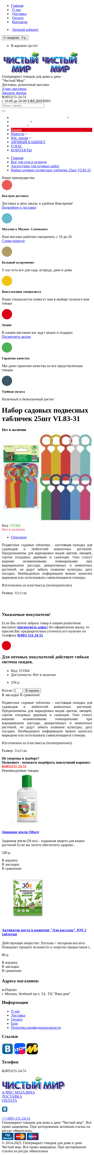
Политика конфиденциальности (36, 1027)
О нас (15, 1011)
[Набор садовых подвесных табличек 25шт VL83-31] (47, 521)
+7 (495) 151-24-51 (16, 1118)
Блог (14, 1023)
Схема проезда (13, 241)
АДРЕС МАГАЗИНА (18, 1092)
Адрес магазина (14, 89)
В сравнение (30, 695)
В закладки (10, 695)
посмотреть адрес (32, 627)
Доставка (18, 1015)
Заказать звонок (14, 93)
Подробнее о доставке (19, 207)
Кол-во (7, 690)
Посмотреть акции (16, 337)
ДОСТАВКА (12, 1096)
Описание (19, 537)
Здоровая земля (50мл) (20, 832)
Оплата (16, 1019)
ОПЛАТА (9, 1100)
